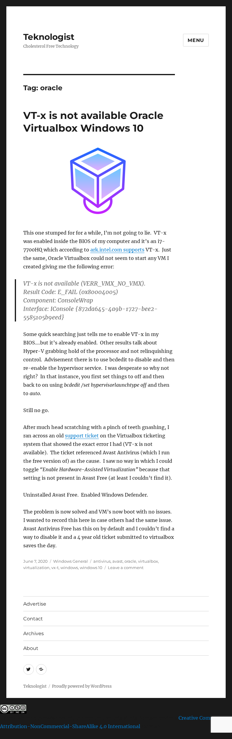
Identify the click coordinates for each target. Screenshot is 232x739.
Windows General (70, 561)
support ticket (82, 436)
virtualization (36, 567)
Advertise (34, 604)
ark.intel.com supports (117, 250)
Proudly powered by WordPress (82, 686)
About (30, 648)
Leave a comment (125, 567)
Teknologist (48, 37)
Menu (196, 40)
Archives (33, 633)
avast (117, 561)
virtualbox (148, 561)
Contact (33, 619)
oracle (130, 561)
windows (69, 567)
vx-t (55, 567)
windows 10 (91, 567)
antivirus (102, 561)
